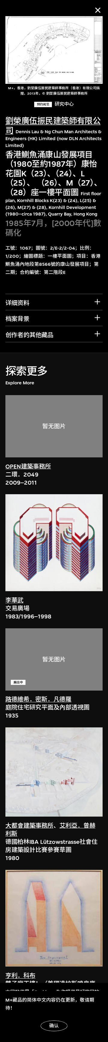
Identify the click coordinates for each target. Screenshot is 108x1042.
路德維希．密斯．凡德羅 (38, 699)
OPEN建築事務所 (28, 466)
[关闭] (97, 10)
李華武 (14, 600)
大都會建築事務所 (29, 825)
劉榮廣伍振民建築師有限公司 (52, 125)
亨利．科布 (20, 975)
